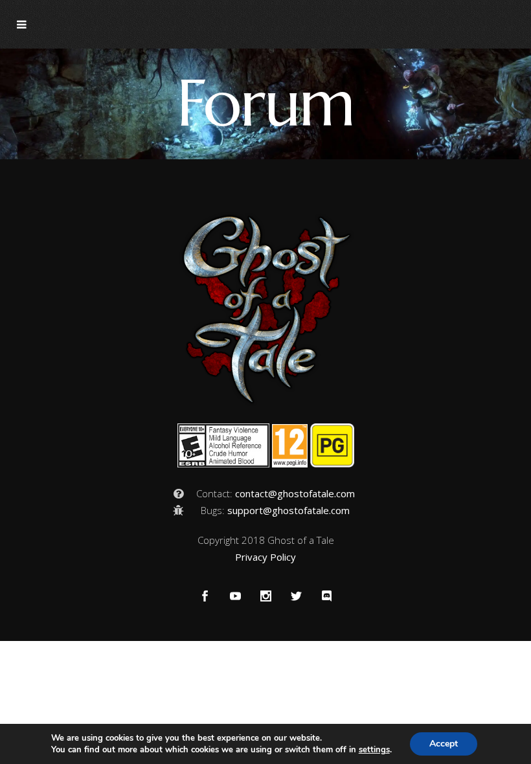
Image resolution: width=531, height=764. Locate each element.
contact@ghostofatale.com (295, 493)
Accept (443, 743)
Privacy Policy (265, 556)
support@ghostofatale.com (288, 510)
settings (374, 750)
